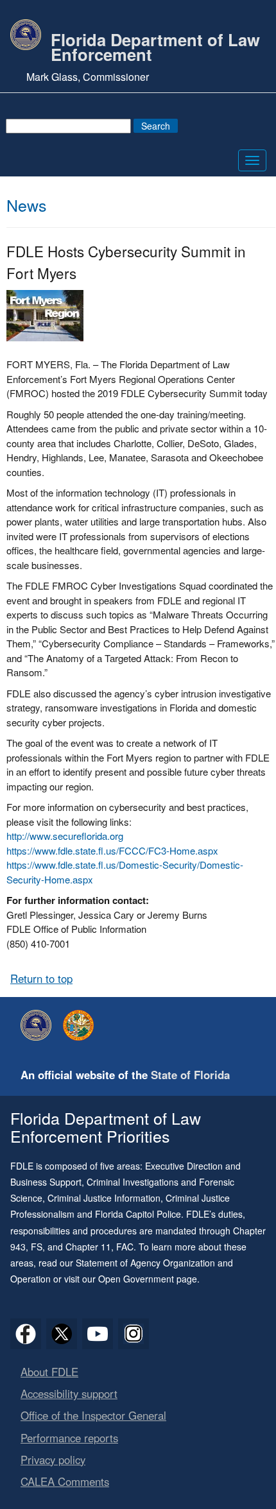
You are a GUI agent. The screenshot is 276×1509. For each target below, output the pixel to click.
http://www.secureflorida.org (64, 835)
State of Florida (190, 1074)
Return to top (41, 978)
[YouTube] (97, 1333)
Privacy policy (53, 1460)
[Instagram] (133, 1333)
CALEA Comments (65, 1481)
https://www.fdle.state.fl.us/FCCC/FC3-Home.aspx (112, 850)
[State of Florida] (81, 1025)
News (26, 204)
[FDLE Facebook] (25, 1333)
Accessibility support (69, 1393)
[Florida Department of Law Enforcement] (39, 1025)
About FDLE (49, 1372)
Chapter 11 (88, 1246)
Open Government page (147, 1278)
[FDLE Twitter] (61, 1333)
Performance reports (69, 1438)
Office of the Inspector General (93, 1415)
